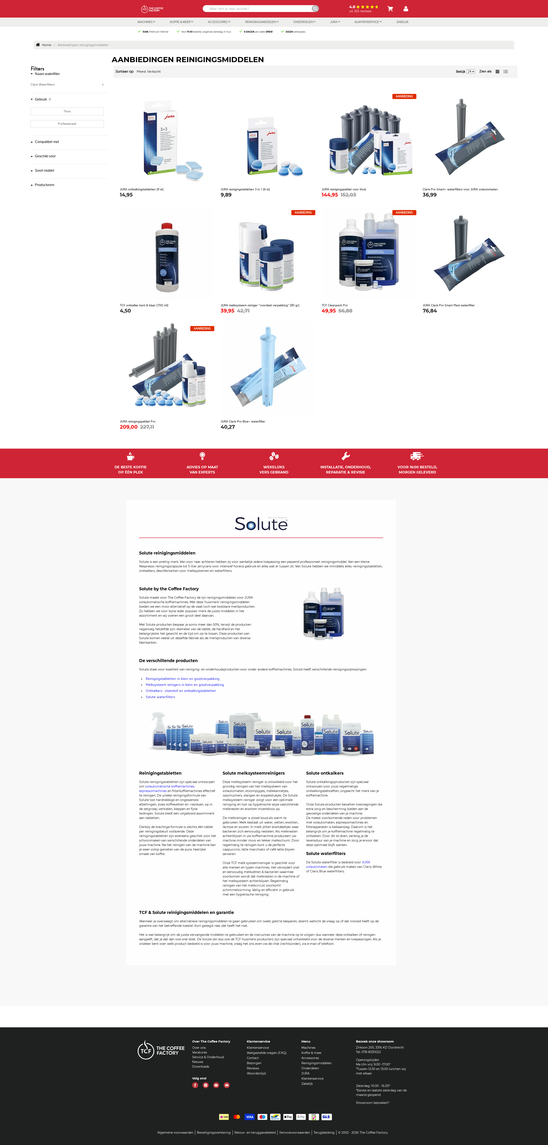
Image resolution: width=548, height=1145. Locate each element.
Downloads (200, 1066)
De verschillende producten (168, 660)
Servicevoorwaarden (294, 1132)
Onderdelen (303, 22)
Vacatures (199, 1052)
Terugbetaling (324, 1132)
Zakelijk (402, 22)
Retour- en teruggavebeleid (255, 1132)
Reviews (253, 1068)
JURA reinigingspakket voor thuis (344, 189)
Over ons (199, 1048)
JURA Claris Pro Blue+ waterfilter (243, 421)
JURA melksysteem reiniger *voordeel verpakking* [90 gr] (260, 305)
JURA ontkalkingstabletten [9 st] (142, 189)
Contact (253, 1058)
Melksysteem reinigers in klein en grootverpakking (185, 685)
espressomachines (153, 791)
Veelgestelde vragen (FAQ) (267, 1053)
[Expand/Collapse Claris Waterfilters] (103, 84)
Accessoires (218, 22)
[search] (260, 8)
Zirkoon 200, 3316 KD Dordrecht (380, 1047)
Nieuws (197, 1062)
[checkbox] (67, 111)
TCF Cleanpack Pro (335, 305)
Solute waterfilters (160, 697)
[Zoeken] (315, 8)
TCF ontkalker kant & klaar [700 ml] (144, 305)
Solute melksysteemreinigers (254, 773)
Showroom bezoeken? (372, 1103)
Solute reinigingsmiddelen (167, 553)
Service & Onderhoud (208, 1057)
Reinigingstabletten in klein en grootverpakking (182, 679)
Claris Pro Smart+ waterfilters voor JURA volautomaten (460, 189)
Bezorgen (254, 1063)
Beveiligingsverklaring (214, 1132)
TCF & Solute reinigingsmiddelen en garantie (186, 912)
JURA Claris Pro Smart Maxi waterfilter (449, 305)
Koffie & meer (180, 22)
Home (46, 45)
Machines (145, 22)
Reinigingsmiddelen (261, 22)
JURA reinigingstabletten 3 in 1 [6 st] (245, 189)
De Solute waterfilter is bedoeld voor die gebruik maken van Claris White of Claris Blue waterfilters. (344, 866)
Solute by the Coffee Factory (169, 589)
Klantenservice (367, 22)
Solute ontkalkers (325, 773)
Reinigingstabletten (160, 773)
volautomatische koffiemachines (169, 786)
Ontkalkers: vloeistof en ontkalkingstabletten (181, 691)
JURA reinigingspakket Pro (137, 421)
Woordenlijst (256, 1073)
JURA (334, 22)
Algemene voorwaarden (175, 1132)
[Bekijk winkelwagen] (390, 9)
